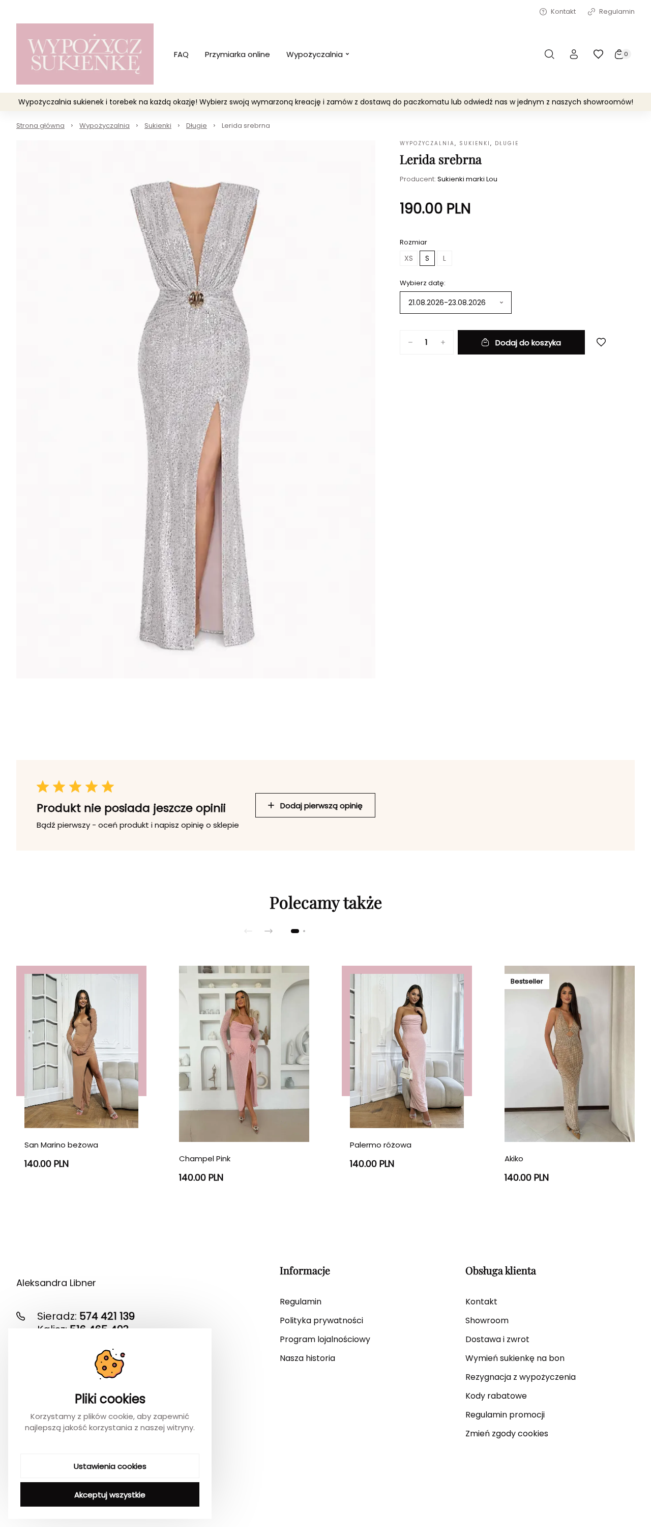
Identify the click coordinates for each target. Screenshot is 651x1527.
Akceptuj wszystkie (109, 1494)
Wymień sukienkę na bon (515, 1358)
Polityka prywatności (321, 1320)
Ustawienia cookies (110, 1466)
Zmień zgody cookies (506, 1433)
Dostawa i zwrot (497, 1339)
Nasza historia (307, 1358)
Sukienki (157, 125)
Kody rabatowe (496, 1396)
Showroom (487, 1320)
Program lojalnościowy (325, 1339)
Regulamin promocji (505, 1415)
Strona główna (40, 125)
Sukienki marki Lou (467, 179)
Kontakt (563, 11)
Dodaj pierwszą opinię (321, 805)
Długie (196, 125)
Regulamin (617, 11)
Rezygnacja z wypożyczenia (520, 1377)
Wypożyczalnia (104, 125)
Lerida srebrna (246, 125)
